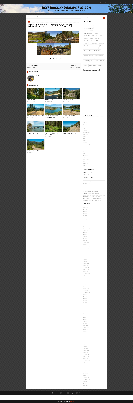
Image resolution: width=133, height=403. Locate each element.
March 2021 (85, 325)
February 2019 (86, 373)
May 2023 (85, 280)
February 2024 (86, 263)
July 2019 (85, 364)
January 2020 (86, 352)
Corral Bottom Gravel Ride (69, 133)
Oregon (94, 58)
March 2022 (85, 304)
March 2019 (85, 371)
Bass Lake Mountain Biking (92, 191)
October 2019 (86, 358)
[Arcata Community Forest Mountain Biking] (53, 126)
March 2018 (85, 385)
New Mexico (91, 53)
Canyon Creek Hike (68, 99)
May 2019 (85, 367)
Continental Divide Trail (88, 38)
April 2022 (85, 302)
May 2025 (85, 236)
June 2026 (85, 211)
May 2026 (85, 213)
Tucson (89, 63)
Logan (101, 48)
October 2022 (86, 290)
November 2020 (86, 333)
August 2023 (85, 275)
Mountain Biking (97, 50)
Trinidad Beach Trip (32, 133)
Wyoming (99, 65)
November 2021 (86, 309)
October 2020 (86, 335)
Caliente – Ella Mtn (31, 67)
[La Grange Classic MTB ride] (35, 144)
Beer (97, 25)
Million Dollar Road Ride (94, 193)
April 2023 (85, 282)
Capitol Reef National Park (89, 35)
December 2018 (86, 377)
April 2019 (85, 369)
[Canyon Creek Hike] (71, 93)
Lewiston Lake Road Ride (69, 115)
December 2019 (86, 354)
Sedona (96, 60)
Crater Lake (97, 38)
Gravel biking (86, 45)
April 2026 (85, 215)
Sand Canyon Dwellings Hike (95, 200)
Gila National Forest (93, 43)
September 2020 (86, 336)
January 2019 (85, 375)
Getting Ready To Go (87, 132)
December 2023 (86, 267)
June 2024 (85, 255)
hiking (92, 45)
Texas (85, 63)
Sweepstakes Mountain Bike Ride (35, 115)
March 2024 (85, 261)
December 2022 (86, 286)
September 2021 (86, 313)
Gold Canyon (101, 43)
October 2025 (86, 226)
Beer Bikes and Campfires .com (66, 7)
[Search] (104, 18)
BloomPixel (72, 401)
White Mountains (92, 65)
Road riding (85, 155)
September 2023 (86, 273)
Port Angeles (100, 58)
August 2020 (85, 338)
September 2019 (86, 360)
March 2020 (85, 348)
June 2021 (85, 319)
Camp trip (85, 124)
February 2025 (86, 242)
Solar (85, 130)
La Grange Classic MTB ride (34, 151)
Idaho (101, 45)
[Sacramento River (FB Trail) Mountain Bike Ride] (53, 109)
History (97, 45)
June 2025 (85, 234)
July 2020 (85, 340)
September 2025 (86, 228)
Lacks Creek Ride (31, 99)
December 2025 (86, 222)
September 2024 (86, 250)
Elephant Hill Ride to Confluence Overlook (93, 196)
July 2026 (85, 209)
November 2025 (86, 224)
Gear (84, 128)
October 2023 (86, 271)
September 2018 (86, 379)
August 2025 (85, 230)
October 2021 (85, 311)
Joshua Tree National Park (89, 48)
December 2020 (86, 331)
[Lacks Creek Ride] (35, 93)
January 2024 (85, 265)
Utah (94, 63)
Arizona (85, 25)
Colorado (102, 35)
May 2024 (85, 257)
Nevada (85, 53)
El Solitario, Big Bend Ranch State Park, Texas (95, 198)
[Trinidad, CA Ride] (53, 93)
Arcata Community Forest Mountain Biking (51, 134)
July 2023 (85, 277)
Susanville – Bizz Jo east (75, 67)
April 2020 (85, 346)
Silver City (102, 60)
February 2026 (86, 219)
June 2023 (85, 279)
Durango (85, 43)
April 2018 (85, 383)
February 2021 (86, 327)
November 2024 (86, 246)
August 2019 (85, 362)
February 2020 (86, 350)
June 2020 (85, 342)
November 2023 (86, 269)
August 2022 (85, 294)
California (96, 33)
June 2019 (85, 365)
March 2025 (85, 240)
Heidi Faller (85, 200)
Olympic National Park (99, 55)
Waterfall (85, 65)
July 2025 (85, 232)
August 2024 (85, 251)
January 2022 (85, 306)
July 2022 (85, 296)
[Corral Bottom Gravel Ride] (71, 126)
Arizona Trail (91, 25)
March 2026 (85, 217)
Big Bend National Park (88, 28)
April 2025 (85, 238)
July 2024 (85, 253)
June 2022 (85, 298)
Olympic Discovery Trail (88, 55)
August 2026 (85, 207)
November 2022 (86, 288)
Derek (30, 28)
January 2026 (85, 221)
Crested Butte (86, 40)
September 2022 (86, 292)
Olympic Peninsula (87, 58)
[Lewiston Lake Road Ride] (71, 109)
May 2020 (85, 344)
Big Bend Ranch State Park (89, 30)
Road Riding (86, 60)
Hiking (84, 136)
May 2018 (85, 381)
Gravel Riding (86, 134)
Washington (99, 63)
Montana (90, 50)
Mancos (85, 50)
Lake (97, 48)
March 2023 (85, 284)
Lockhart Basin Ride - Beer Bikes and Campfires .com (94, 195)
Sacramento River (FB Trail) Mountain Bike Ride (52, 116)
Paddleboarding (86, 153)
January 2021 (85, 329)
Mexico (84, 140)
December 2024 (86, 244)
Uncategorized (86, 159)
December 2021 (86, 307)
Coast (97, 35)
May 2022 (85, 300)
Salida (92, 60)
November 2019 (86, 356)
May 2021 (85, 321)
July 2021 (85, 317)
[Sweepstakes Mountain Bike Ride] (35, 109)
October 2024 (86, 248)
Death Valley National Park (96, 40)
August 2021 (85, 315)
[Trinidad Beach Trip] (35, 126)
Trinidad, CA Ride (49, 99)
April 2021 (85, 323)
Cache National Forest (88, 33)
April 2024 (85, 259)
